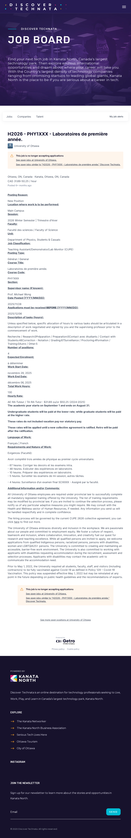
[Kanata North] (65, 678)
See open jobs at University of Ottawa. (36, 160)
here (16, 521)
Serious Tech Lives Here (32, 734)
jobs (9, 116)
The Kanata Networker (31, 721)
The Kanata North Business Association (41, 728)
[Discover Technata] (35, 6)
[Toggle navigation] (124, 6)
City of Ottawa (26, 748)
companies (24, 116)
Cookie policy (73, 649)
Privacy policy (58, 649)
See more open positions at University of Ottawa (65, 619)
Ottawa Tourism (27, 741)
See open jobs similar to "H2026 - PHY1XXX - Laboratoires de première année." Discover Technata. (68, 164)
